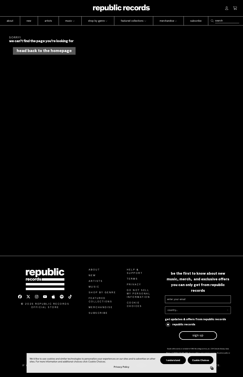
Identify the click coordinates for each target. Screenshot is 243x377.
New (92, 275)
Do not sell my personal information (139, 293)
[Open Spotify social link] (62, 296)
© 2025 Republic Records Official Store (45, 306)
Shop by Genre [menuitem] (96, 21)
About (94, 270)
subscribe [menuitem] (195, 21)
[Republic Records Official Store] (121, 8)
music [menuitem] (68, 21)
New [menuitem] (29, 21)
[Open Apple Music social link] (53, 296)
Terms (132, 279)
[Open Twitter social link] (28, 296)
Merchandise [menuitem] (167, 21)
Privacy (134, 285)
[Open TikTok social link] (70, 296)
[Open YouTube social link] (45, 296)
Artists (96, 281)
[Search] (212, 21)
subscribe (98, 313)
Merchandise (101, 307)
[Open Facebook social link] (20, 296)
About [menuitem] (10, 21)
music (94, 287)
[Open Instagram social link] (36, 296)
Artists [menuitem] (48, 21)
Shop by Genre (102, 293)
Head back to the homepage (44, 51)
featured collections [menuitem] (132, 21)
